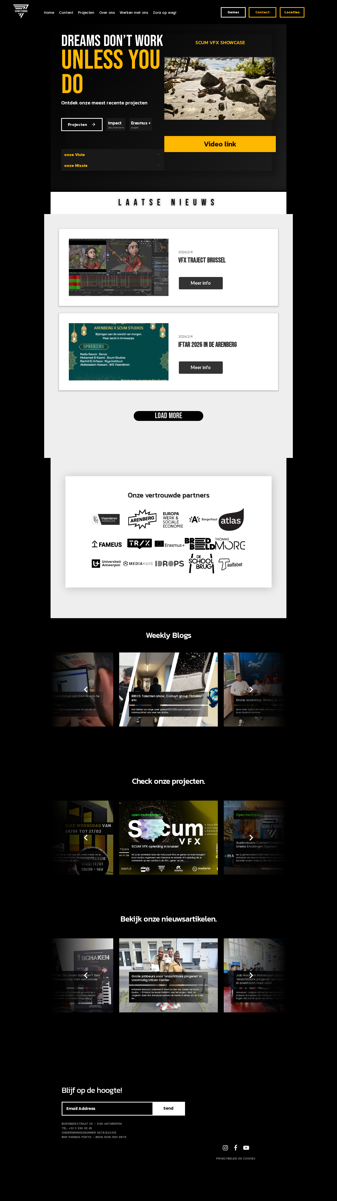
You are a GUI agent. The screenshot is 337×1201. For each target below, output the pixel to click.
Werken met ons (134, 12)
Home (49, 12)
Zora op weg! (164, 12)
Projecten (86, 12)
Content (66, 12)
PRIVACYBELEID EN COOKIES (235, 1159)
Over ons (107, 12)
